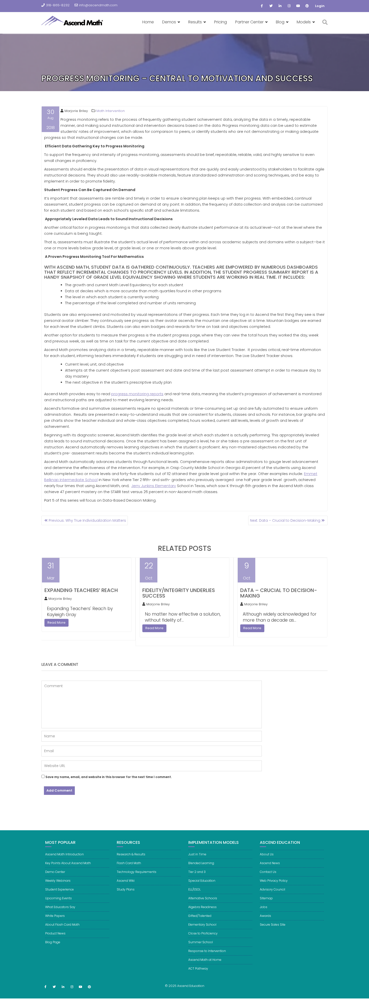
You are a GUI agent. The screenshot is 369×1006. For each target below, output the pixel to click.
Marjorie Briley (76, 110)
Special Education (201, 880)
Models (304, 22)
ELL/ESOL (194, 889)
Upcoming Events (58, 898)
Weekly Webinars (58, 880)
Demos (169, 22)
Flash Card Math (129, 863)
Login (320, 6)
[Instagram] (289, 6)
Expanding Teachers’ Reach (81, 590)
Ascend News (270, 863)
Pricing (220, 22)
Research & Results (131, 854)
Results (195, 22)
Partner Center (249, 22)
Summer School (200, 942)
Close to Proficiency (203, 933)
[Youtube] (298, 6)
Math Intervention (110, 110)
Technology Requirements (136, 872)
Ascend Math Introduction (64, 854)
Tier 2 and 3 (197, 872)
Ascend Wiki (126, 880)
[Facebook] (262, 6)
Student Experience (59, 889)
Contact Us (268, 872)
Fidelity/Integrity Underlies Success (178, 593)
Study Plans (126, 889)
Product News (55, 933)
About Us (267, 854)
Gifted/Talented (199, 916)
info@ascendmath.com (98, 5)
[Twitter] (271, 6)
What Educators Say (60, 907)
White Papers (55, 916)
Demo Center (55, 872)
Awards (265, 916)
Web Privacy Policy (274, 880)
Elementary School (202, 924)
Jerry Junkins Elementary (153, 485)
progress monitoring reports (137, 393)
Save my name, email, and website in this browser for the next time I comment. (108, 777)
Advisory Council (272, 889)
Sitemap (266, 898)
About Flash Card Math (62, 924)
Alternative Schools (202, 898)
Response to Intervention (207, 951)
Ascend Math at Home (204, 960)
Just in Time (197, 854)
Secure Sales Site (272, 924)
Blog (280, 22)
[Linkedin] (280, 6)
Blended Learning (201, 863)
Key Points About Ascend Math (68, 863)
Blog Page (52, 942)
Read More (56, 622)
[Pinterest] (307, 6)
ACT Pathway (198, 968)
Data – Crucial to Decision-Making (278, 593)
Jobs (263, 907)
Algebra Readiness (202, 907)
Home (148, 22)
